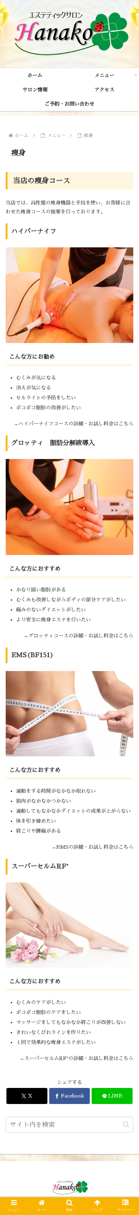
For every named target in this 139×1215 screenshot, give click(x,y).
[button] (126, 1124)
